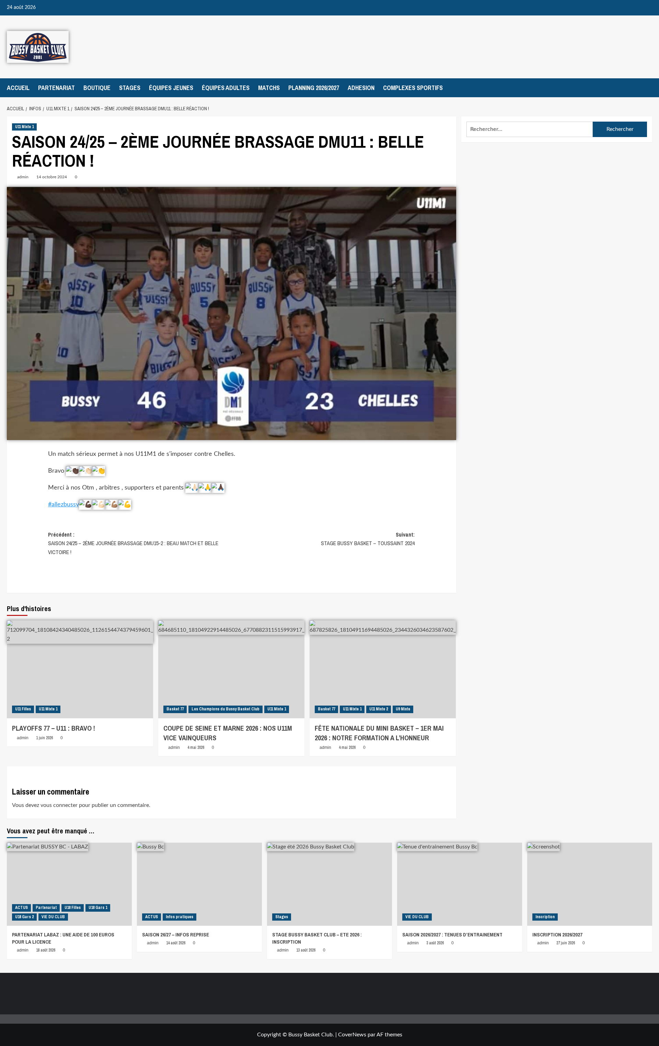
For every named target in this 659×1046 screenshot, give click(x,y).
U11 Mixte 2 (378, 709)
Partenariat (46, 907)
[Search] (648, 88)
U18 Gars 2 (24, 917)
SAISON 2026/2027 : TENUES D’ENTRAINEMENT (452, 934)
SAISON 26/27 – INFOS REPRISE (175, 934)
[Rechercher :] (529, 129)
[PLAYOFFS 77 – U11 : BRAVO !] (80, 669)
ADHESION (361, 87)
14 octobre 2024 (51, 177)
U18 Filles (73, 907)
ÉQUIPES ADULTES (226, 87)
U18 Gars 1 (98, 907)
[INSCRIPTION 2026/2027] (589, 884)
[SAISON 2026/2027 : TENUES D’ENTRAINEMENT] (459, 884)
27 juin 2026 (565, 943)
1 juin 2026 (44, 738)
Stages (281, 917)
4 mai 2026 (195, 747)
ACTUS (21, 907)
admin (22, 177)
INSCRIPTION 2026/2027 (557, 934)
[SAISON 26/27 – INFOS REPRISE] (199, 884)
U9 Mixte (403, 709)
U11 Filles (23, 709)
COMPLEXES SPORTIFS (413, 87)
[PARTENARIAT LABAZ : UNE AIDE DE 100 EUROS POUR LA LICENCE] (69, 884)
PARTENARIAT (56, 87)
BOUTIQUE (97, 87)
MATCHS (269, 87)
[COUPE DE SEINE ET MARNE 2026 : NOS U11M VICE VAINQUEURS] (231, 669)
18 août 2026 (45, 950)
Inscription (545, 917)
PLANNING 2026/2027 (313, 87)
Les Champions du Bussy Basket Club (225, 709)
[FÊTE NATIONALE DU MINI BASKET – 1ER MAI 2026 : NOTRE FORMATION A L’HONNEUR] (383, 669)
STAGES (129, 87)
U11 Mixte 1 (24, 127)
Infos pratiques (179, 917)
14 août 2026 (175, 943)
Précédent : (133, 543)
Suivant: (368, 539)
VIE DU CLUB (53, 917)
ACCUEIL (18, 87)
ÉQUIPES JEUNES (171, 87)
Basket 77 (175, 709)
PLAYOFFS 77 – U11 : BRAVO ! (53, 728)
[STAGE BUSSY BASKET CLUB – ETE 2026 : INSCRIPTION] (329, 884)
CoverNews (352, 1034)
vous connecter (59, 805)
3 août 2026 (435, 943)
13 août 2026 (305, 950)
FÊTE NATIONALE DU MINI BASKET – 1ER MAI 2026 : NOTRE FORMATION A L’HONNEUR (379, 732)
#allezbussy (63, 505)
